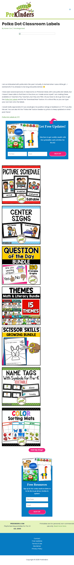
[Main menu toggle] (70, 9)
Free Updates (37, 541)
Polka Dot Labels (11, 99)
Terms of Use (37, 544)
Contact (37, 538)
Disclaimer (37, 546)
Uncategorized (19, 28)
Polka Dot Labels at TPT (11, 117)
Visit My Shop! (37, 450)
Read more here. (60, 526)
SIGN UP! (57, 153)
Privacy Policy (37, 549)
